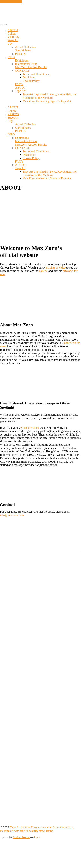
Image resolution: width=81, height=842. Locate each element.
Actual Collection (25, 47)
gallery (43, 270)
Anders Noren (21, 837)
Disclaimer (29, 77)
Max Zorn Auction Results (31, 67)
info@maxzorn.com (12, 515)
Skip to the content (11, 1)
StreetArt (13, 40)
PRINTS (20, 53)
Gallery (12, 33)
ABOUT (13, 30)
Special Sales (23, 50)
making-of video (56, 267)
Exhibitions (22, 60)
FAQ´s (19, 84)
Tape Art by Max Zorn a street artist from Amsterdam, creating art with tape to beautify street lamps (37, 829)
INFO (11, 57)
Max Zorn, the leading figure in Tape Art (47, 101)
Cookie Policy (31, 80)
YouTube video (30, 427)
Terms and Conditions (36, 74)
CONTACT (22, 70)
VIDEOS (13, 36)
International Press (26, 63)
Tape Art (20, 91)
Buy (10, 43)
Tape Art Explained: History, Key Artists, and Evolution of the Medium (50, 96)
